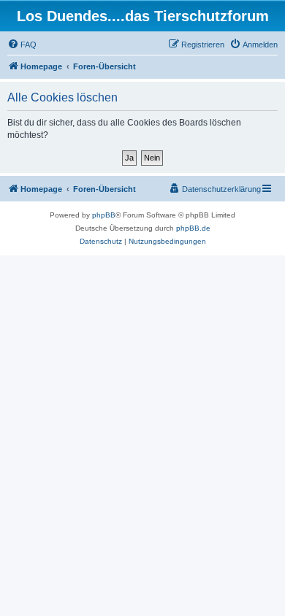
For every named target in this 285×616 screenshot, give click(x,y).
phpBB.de (193, 228)
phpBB (103, 215)
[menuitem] (22, 44)
